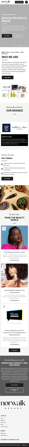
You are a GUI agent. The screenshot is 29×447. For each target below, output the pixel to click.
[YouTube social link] (7, 411)
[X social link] (3, 411)
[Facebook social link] (1, 411)
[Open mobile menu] (26, 2)
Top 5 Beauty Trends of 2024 (14, 252)
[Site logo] (5, 2)
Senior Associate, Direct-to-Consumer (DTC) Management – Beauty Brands (14, 333)
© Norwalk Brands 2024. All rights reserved (10, 445)
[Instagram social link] (5, 411)
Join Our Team (19, 2)
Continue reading (14, 260)
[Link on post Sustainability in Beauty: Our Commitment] (14, 275)
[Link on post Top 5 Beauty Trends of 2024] (14, 237)
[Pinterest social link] (10, 411)
